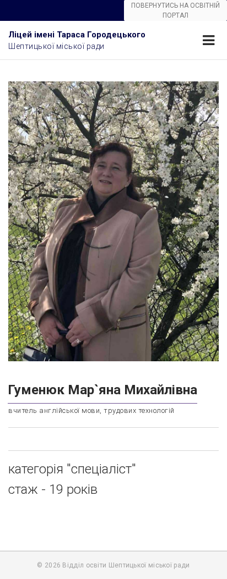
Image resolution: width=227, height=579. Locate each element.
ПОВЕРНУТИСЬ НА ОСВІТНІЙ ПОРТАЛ (175, 10)
